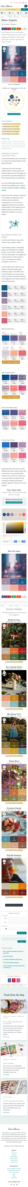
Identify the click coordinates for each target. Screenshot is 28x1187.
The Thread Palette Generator (11, 962)
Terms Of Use (14, 1162)
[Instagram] (17, 1184)
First (5, 918)
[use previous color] (4, 525)
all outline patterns (14, 114)
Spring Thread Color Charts (10, 134)
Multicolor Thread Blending (10, 131)
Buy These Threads (11, 362)
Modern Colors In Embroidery (11, 129)
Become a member (17, 2)
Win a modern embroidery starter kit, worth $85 (13, 952)
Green (12, 13)
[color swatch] (4, 536)
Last (6, 922)
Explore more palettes (14, 905)
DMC (16, 188)
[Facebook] (11, 1184)
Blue (5, 13)
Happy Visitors (14, 1156)
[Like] (4, 48)
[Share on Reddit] (18, 29)
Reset (24, 9)
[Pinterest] (14, 1184)
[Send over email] (14, 29)
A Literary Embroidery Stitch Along (12, 959)
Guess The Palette (8, 956)
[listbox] (15, 527)
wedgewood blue (7, 148)
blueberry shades (7, 143)
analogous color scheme (9, 141)
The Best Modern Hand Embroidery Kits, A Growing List (14, 966)
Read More (6, 1036)
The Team (14, 1153)
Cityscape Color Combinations (11, 124)
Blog (14, 1176)
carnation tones (17, 143)
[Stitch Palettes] (7, 6)
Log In (25, 2)
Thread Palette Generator (14, 1170)
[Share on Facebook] (4, 29)
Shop (11, 2)
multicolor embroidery (18, 147)
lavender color (18, 145)
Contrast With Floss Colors (10, 126)
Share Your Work (14, 1172)
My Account (14, 1177)
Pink (21, 13)
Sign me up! (21, 933)
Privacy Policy (14, 1160)
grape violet (9, 145)
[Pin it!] (14, 573)
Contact (14, 1154)
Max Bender (17, 84)
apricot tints (20, 141)
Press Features (14, 1158)
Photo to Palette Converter (14, 1168)
